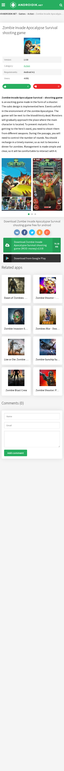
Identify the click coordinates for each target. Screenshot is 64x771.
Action (27, 65)
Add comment (15, 453)
